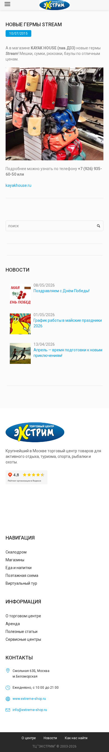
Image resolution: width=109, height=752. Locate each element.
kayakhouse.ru (18, 185)
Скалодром (16, 552)
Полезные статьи (21, 631)
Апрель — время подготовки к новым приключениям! (68, 353)
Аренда (13, 624)
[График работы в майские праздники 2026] (20, 323)
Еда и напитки (19, 567)
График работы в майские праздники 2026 (68, 323)
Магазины (15, 560)
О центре (29, 738)
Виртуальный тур (21, 583)
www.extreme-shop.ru (29, 699)
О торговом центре (23, 616)
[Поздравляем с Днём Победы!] (20, 294)
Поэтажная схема (22, 575)
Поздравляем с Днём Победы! (61, 291)
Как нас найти (76, 738)
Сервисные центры (23, 639)
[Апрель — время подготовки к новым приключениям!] (20, 353)
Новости (50, 738)
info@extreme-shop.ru (30, 710)
